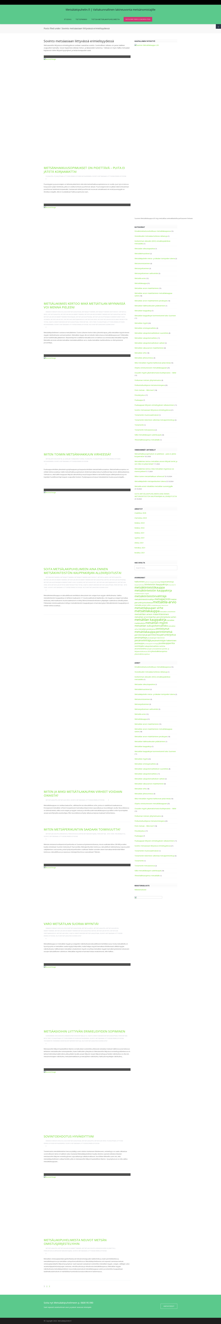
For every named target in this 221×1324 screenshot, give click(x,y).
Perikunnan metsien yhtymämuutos (148, 380)
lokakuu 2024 (139, 523)
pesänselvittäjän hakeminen (163, 640)
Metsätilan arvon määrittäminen (72, 314)
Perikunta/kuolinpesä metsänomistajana (82, 834)
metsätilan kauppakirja (150, 620)
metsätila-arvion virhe (143, 605)
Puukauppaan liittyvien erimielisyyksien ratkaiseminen (73, 176)
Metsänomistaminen (53, 577)
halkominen (140, 581)
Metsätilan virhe (91, 319)
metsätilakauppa (147, 611)
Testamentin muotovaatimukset (147, 415)
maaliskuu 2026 (140, 513)
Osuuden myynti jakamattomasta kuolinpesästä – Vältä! (155, 373)
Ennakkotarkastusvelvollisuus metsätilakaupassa (63, 312)
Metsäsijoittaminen (88, 312)
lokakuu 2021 (139, 533)
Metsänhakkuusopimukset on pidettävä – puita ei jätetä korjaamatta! (84, 170)
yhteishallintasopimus (159, 651)
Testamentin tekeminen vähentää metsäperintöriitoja (62, 1041)
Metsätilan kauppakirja (84, 317)
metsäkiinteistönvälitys (144, 599)
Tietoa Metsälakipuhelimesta (105, 19)
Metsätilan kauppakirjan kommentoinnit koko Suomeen (63, 582)
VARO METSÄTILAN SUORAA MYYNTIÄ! (71, 924)
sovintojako (139, 646)
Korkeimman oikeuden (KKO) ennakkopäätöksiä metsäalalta (66, 1036)
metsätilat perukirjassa (146, 629)
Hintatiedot (168, 1306)
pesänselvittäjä (143, 640)
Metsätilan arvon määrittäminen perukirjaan (59, 317)
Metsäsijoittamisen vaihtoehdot (107, 312)
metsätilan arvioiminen (167, 612)
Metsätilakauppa (54, 314)
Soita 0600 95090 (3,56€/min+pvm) (137, 19)
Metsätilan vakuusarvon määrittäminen (149, 348)
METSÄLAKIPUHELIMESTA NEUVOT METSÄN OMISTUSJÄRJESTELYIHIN (75, 1242)
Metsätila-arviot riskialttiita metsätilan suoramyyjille (154, 486)
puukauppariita (166, 643)
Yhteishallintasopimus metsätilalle (147, 440)
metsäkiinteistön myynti (142, 593)
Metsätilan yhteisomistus (144, 358)
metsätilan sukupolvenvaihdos (151, 625)
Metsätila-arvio (103, 577)
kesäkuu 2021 (140, 553)
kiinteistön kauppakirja (156, 584)
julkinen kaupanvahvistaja (152, 582)
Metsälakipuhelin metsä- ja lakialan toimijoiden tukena (65, 459)
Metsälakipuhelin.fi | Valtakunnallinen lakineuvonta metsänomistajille (110, 9)
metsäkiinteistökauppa (150, 587)
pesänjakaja (141, 637)
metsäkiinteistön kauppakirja (153, 590)
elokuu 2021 (139, 543)
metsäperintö (162, 599)
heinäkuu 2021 (140, 548)
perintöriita (154, 634)
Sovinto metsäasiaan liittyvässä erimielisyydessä (109, 176)
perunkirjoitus (168, 634)
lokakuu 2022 (139, 528)
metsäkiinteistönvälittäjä (150, 596)
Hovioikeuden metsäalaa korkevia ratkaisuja (151, 236)
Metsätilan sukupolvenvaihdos (57, 834)
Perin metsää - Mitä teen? (87, 322)
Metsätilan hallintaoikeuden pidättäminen (150, 306)
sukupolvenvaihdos (152, 646)
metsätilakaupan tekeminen (159, 605)
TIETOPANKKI (81, 19)
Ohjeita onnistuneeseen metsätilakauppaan (64, 322)
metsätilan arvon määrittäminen (152, 614)
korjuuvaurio (172, 585)
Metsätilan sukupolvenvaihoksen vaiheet (150, 343)
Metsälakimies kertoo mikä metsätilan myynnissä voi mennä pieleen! (84, 305)
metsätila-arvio (164, 602)
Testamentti (139, 425)
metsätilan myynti (156, 623)
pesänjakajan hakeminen (156, 638)
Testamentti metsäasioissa (145, 430)
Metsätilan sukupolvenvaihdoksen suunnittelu (98, 1248)
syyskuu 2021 (140, 538)
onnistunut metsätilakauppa (152, 630)
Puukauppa (49, 176)
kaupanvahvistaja (167, 582)
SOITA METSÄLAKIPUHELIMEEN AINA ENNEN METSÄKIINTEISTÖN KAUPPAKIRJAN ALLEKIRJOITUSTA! (82, 571)
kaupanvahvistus (139, 585)
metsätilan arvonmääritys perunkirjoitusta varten (155, 617)
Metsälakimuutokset (142, 253)
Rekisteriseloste (140, 890)
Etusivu (67, 19)
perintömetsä (164, 632)
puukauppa (139, 643)
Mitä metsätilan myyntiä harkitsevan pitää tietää (65, 585)
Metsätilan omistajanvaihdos (74, 319)
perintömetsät (141, 634)
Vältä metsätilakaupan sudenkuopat (102, 324)
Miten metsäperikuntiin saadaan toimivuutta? (82, 829)
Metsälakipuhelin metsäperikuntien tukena (150, 481)
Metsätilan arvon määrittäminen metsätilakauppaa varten (105, 314)
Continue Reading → (53, 195)
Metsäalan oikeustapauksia (145, 248)
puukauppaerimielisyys (151, 643)
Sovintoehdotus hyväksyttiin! (69, 1136)
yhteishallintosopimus (142, 654)
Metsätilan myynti (57, 319)
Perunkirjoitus (120, 834)
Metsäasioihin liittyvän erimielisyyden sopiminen (84, 1031)
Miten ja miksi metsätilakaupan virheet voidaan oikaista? (83, 793)
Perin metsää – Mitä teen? (144, 390)
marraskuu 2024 (141, 518)
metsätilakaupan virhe (149, 608)
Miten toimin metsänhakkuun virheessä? (77, 454)
